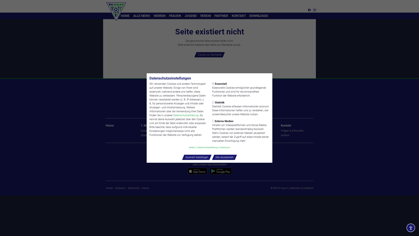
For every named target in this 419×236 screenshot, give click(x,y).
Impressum (224, 147)
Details (192, 147)
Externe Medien (224, 121)
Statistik (220, 102)
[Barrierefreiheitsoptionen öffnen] (411, 228)
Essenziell (221, 83)
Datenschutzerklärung (186, 115)
